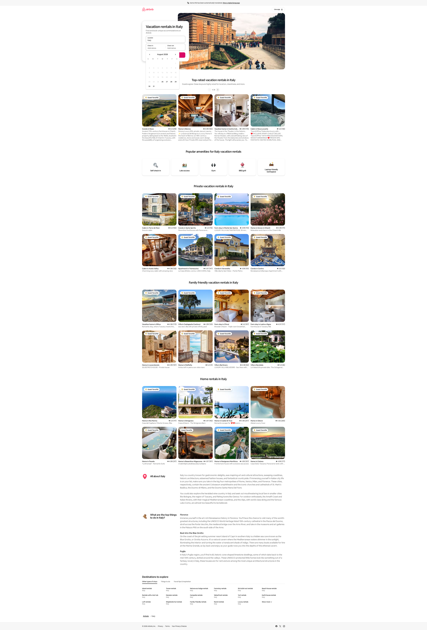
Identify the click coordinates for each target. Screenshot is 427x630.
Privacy (160, 626)
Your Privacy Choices (179, 626)
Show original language (231, 3)
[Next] (217, 90)
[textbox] (156, 48)
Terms (167, 626)
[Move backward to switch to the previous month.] (149, 54)
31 (154, 86)
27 (167, 82)
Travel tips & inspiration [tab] (182, 582)
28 (171, 82)
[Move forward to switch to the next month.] (175, 54)
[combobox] (166, 40)
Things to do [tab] (165, 582)
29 (175, 82)
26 (162, 82)
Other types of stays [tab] (149, 582)
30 (149, 86)
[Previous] (209, 90)
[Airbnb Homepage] (147, 9)
